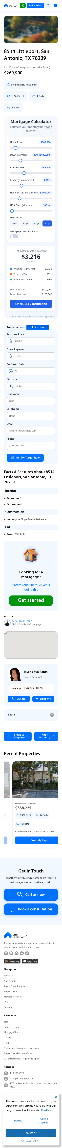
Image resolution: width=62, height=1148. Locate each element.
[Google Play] (12, 961)
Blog (6, 1022)
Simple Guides (11, 992)
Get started (35, 5)
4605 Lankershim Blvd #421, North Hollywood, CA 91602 (33, 1085)
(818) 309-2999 (17, 1073)
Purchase (15, 327)
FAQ (6, 1002)
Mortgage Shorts (12, 1032)
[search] (48, 5)
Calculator (9, 1037)
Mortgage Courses (13, 997)
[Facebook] (17, 953)
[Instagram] (6, 953)
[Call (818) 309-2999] (23, 5)
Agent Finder (10, 981)
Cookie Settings (44, 1121)
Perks (6, 1043)
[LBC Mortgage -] (10, 5)
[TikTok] (27, 953)
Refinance (38, 327)
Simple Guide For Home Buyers (19, 1053)
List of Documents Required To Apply (22, 1059)
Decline (18, 1120)
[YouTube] (22, 953)
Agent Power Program (14, 986)
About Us (8, 976)
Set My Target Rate (28, 457)
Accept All (31, 1133)
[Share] (52, 715)
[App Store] (30, 961)
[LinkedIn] (11, 953)
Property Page (31, 840)
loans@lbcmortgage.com (22, 1078)
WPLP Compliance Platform (31, 1141)
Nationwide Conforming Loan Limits (21, 1048)
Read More (47, 1110)
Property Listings (12, 1027)
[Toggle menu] (55, 5)
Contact (8, 1007)
